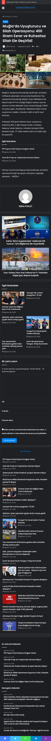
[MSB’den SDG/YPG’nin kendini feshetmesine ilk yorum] (9, 599)
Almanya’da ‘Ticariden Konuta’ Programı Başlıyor (25, 579)
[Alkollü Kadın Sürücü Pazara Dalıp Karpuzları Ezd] (9, 534)
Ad (3, 402)
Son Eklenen (25, 451)
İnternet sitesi (7, 420)
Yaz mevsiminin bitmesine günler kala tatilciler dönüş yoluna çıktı (12, 345)
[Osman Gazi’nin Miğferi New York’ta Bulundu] (13, 298)
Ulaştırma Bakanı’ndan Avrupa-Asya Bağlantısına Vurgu (32, 624)
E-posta (5, 411)
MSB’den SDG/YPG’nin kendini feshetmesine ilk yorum (31, 596)
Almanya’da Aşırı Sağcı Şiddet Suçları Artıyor (23, 616)
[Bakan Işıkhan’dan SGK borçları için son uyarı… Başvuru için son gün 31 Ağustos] (9, 571)
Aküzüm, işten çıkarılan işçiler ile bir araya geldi (13, 318)
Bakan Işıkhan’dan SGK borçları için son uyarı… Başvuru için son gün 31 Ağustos (32, 570)
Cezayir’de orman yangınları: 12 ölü (34, 294)
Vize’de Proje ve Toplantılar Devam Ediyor (21, 157)
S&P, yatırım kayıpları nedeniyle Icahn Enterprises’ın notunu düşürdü (20, 552)
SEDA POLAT (10, 46)
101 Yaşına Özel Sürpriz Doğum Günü (18, 149)
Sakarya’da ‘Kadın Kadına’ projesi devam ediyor (24, 2)
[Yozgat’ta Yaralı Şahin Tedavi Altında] (37, 322)
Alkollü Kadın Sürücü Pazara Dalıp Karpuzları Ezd (30, 532)
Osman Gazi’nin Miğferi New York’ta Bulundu (12, 308)
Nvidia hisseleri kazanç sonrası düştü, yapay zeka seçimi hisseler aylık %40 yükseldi (25, 608)
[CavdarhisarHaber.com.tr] (25, 7)
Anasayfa (8, 16)
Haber (15, 16)
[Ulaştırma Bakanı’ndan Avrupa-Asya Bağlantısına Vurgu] (9, 626)
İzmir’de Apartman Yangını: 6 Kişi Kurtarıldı (37, 342)
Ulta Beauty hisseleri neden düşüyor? (19, 500)
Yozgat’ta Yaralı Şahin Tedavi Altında (36, 332)
